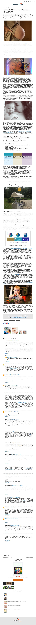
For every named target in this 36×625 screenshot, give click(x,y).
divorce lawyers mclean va (12, 389)
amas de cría (5, 216)
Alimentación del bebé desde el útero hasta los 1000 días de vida (16, 10)
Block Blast (30, 490)
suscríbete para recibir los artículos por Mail (18, 317)
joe (5, 507)
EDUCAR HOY (6, 320)
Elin (8, 357)
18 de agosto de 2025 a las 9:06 (16, 431)
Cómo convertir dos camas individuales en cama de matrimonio (16, 601)
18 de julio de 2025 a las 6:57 (14, 419)
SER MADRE (18, 320)
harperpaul (7, 374)
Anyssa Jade (7, 411)
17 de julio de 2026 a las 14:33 (13, 518)
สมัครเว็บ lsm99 (7, 540)
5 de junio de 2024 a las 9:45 (14, 394)
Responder (7, 353)
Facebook (20, 316)
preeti (6, 474)
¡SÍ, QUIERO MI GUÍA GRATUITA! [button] (18, 579)
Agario (32, 527)
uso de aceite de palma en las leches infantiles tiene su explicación (21, 248)
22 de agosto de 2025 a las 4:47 (16, 454)
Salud (14, 320)
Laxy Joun (6, 364)
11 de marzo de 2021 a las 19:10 (14, 357)
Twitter (23, 316)
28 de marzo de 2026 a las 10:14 (15, 497)
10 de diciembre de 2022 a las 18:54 (14, 364)
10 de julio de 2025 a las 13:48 (14, 411)
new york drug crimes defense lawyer (11, 415)
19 (15, 338)
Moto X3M (23, 500)
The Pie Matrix (7, 394)
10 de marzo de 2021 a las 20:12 (13, 340)
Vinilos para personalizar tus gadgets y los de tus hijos (15, 597)
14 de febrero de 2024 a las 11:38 (12, 385)
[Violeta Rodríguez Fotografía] (8, 587)
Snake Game (20, 445)
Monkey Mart (20, 459)
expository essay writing (14, 368)
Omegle (30, 434)
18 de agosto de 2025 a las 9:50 (16, 442)
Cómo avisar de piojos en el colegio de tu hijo (14, 592)
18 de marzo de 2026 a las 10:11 (17, 485)
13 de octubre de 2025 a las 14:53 (13, 466)
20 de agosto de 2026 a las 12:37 (13, 534)
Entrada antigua (29, 557)
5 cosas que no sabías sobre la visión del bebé (14, 605)
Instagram (16, 316)
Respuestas (8, 355)
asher (6, 385)
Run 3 (29, 424)
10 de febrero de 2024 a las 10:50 (14, 374)
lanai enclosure (7, 514)
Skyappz (6, 518)
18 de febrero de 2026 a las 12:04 (12, 474)
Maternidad (10, 320)
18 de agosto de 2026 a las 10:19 (15, 525)
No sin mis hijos (10, 316)
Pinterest (26, 316)
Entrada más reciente (8, 557)
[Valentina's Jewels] (8, 583)
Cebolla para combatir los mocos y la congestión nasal (15, 609)
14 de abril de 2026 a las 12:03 (11, 507)
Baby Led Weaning (16, 274)
